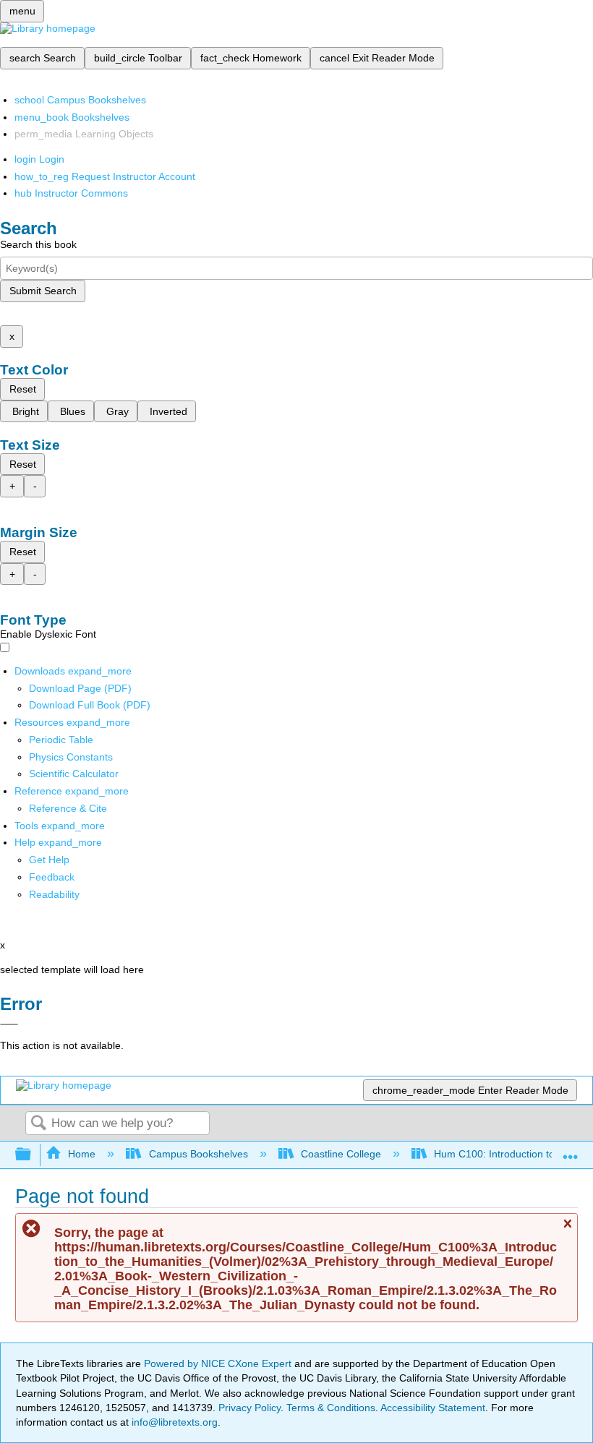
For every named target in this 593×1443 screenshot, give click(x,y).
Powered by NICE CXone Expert (219, 1363)
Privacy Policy (249, 1407)
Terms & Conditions (330, 1407)
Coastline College (341, 1154)
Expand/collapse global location (571, 1151)
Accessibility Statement (432, 1407)
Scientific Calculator (74, 773)
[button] (51, 877)
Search (38, 1124)
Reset (22, 389)
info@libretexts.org (173, 1422)
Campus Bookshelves (198, 1154)
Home (81, 1154)
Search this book (38, 244)
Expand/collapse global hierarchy (32, 1155)
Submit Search (43, 290)
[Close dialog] (9, 1024)
